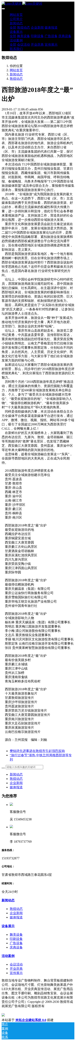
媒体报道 (16, 787)
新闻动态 (16, 74)
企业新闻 (16, 783)
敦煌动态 (16, 78)
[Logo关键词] (38, 4)
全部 (13, 27)
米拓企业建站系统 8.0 (30, 1020)
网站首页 (16, 14)
